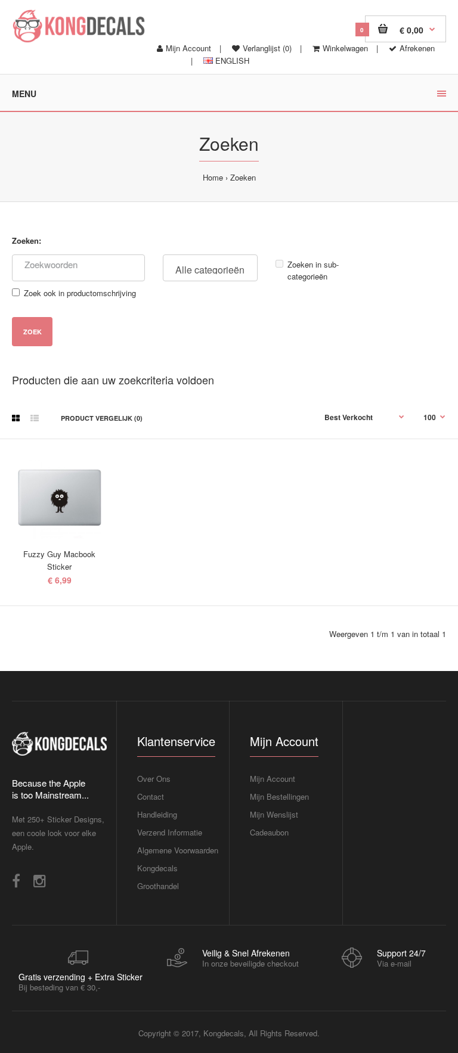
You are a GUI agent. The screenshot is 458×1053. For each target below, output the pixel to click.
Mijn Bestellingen (279, 796)
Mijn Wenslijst (274, 814)
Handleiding (157, 814)
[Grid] (16, 417)
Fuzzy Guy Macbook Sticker (59, 560)
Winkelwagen (345, 48)
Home (213, 177)
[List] (34, 417)
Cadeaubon (269, 832)
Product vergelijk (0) (102, 418)
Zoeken (243, 177)
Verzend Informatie (169, 832)
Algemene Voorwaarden (177, 850)
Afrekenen (417, 48)
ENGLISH (231, 60)
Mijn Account (188, 48)
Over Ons (154, 778)
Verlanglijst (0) (267, 48)
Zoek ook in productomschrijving (80, 293)
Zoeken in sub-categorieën (313, 270)
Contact (150, 796)
